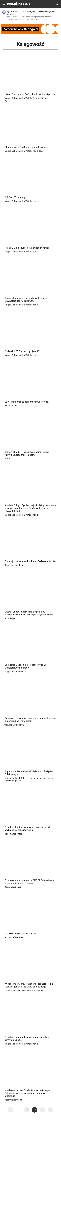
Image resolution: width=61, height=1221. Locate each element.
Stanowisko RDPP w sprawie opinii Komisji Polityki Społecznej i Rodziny (27, 453)
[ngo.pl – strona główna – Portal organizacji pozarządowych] (12, 4)
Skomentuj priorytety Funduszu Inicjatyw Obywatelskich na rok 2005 (26, 299)
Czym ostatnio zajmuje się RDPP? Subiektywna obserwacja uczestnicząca (29, 882)
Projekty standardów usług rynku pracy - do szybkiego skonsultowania (28, 828)
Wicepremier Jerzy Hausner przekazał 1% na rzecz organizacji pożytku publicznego (29, 985)
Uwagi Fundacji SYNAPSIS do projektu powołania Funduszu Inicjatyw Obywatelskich (29, 613)
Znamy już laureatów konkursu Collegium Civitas (30, 561)
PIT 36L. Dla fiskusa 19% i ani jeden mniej (27, 247)
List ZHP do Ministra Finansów (20, 933)
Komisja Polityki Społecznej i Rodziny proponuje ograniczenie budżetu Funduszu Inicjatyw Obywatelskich (30, 508)
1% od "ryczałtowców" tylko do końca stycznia (30, 94)
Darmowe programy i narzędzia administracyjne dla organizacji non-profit (30, 719)
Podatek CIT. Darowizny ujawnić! (22, 351)
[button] (3, 4)
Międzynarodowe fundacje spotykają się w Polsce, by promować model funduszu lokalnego (27, 1093)
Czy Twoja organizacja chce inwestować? (27, 401)
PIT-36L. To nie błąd (15, 197)
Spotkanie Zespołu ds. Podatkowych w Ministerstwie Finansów (25, 666)
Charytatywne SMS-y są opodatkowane (26, 147)
